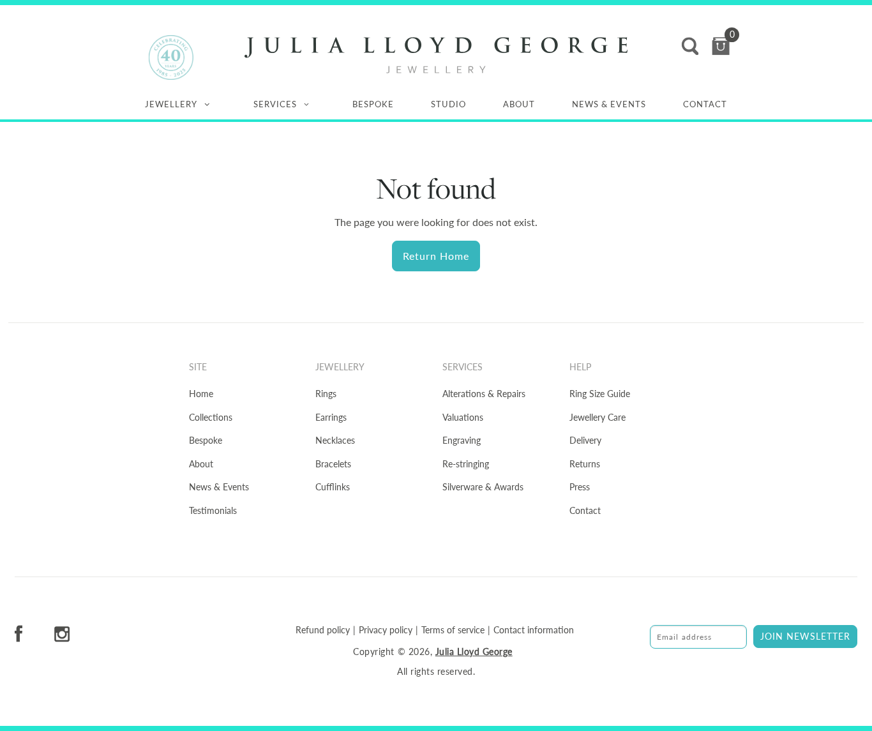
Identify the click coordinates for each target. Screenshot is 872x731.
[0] (721, 46)
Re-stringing (465, 463)
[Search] (690, 46)
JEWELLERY (171, 104)
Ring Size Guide (599, 393)
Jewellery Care (597, 417)
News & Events (609, 104)
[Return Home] (436, 55)
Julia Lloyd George (474, 651)
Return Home (436, 256)
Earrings (331, 417)
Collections (210, 417)
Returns (584, 463)
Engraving (461, 440)
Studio (448, 104)
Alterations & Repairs (483, 393)
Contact (705, 104)
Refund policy (323, 630)
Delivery (585, 440)
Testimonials (213, 510)
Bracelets (333, 463)
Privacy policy (385, 630)
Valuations (462, 417)
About (519, 104)
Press (579, 486)
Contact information (533, 630)
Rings (325, 393)
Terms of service (453, 630)
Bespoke (373, 104)
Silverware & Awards (482, 486)
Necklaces (335, 440)
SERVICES (275, 104)
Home (201, 393)
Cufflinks (332, 486)
